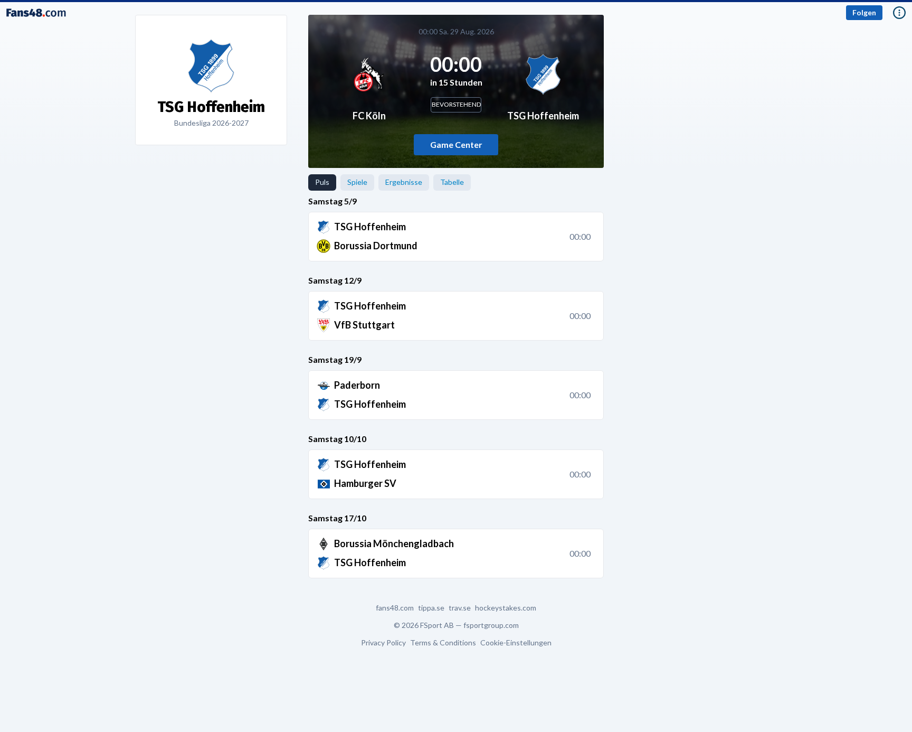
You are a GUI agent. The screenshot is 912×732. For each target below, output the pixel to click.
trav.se (460, 608)
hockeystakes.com (505, 608)
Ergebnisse (403, 181)
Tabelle (452, 181)
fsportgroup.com (491, 625)
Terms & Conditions (443, 643)
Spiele (357, 181)
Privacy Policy (383, 643)
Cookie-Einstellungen (516, 643)
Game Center (456, 144)
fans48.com (395, 608)
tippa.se (431, 608)
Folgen (864, 12)
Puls (322, 181)
